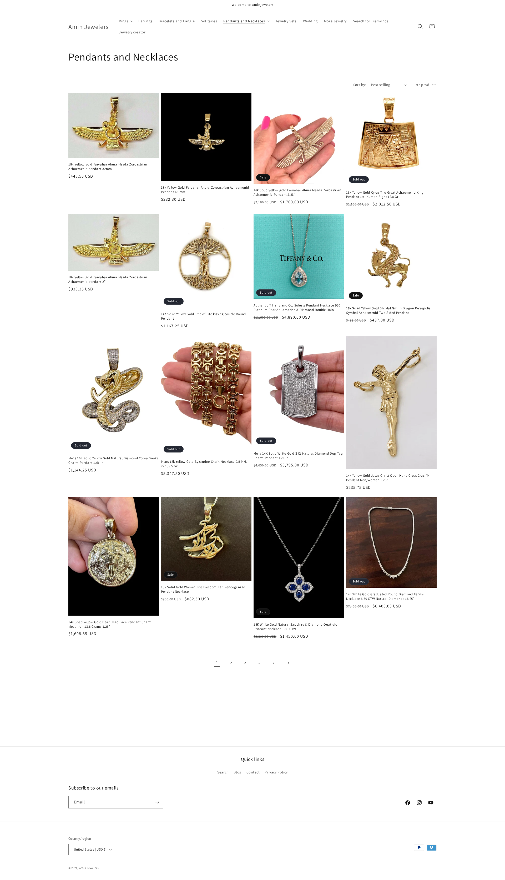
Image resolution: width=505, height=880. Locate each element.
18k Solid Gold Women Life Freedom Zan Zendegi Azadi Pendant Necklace (203, 589)
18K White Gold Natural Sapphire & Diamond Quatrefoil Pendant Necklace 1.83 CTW (296, 626)
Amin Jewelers (89, 868)
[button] (125, 21)
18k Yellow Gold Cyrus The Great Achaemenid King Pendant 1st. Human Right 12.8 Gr (384, 194)
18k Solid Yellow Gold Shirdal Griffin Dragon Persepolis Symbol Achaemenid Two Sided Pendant (388, 310)
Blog (237, 772)
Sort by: (359, 84)
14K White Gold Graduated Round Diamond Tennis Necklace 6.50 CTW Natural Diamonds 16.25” (385, 596)
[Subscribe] (157, 802)
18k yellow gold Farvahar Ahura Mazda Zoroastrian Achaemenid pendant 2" (107, 279)
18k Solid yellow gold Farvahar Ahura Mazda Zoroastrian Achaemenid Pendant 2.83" (297, 192)
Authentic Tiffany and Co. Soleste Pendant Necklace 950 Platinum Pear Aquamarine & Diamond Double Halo (297, 307)
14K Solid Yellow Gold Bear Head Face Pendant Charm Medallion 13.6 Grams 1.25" (110, 624)
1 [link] (217, 662)
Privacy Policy (276, 772)
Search (223, 772)
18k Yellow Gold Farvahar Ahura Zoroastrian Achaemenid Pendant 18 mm (205, 189)
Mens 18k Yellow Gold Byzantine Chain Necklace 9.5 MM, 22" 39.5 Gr (204, 464)
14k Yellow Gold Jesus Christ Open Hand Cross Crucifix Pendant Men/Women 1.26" (388, 478)
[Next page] (288, 663)
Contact (253, 772)
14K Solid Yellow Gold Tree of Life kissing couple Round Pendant (203, 316)
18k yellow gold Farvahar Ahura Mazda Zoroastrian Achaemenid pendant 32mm (107, 166)
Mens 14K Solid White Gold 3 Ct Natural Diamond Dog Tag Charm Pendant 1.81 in (298, 455)
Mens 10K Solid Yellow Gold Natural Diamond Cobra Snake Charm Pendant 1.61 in (113, 460)
